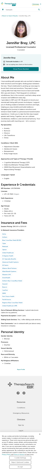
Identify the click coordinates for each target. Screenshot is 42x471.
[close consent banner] (40, 434)
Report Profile (21, 369)
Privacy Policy (6, 454)
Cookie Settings (20, 458)
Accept (20, 467)
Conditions (21, 408)
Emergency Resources (21, 413)
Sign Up (21, 425)
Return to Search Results (10, 16)
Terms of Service (19, 454)
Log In (21, 430)
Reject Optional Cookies (20, 462)
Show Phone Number (21, 69)
